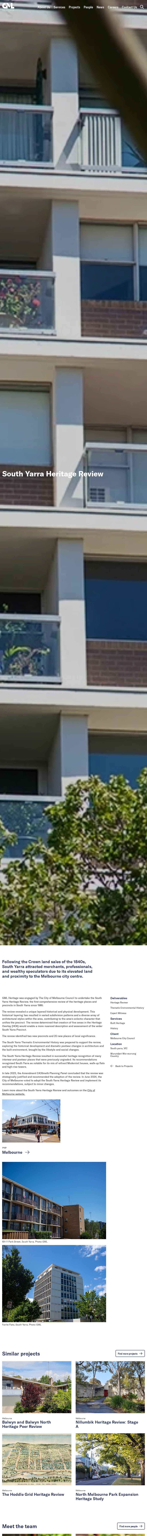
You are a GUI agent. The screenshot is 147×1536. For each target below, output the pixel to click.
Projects (74, 7)
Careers (113, 7)
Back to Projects (124, 1066)
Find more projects (128, 1354)
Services (59, 7)
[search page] (142, 7)
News (100, 7)
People (88, 7)
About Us (44, 7)
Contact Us (129, 7)
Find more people (128, 1526)
